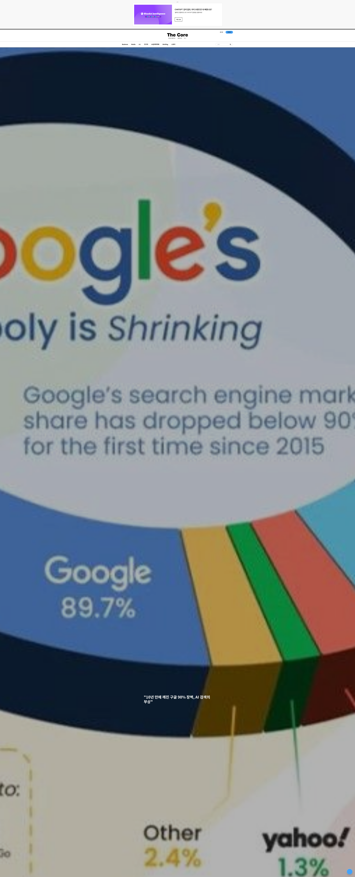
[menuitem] (172, 38)
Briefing (165, 44)
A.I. (185, 38)
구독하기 (229, 32)
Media (180, 38)
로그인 (221, 32)
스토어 (173, 44)
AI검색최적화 (155, 44)
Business (172, 38)
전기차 (146, 44)
